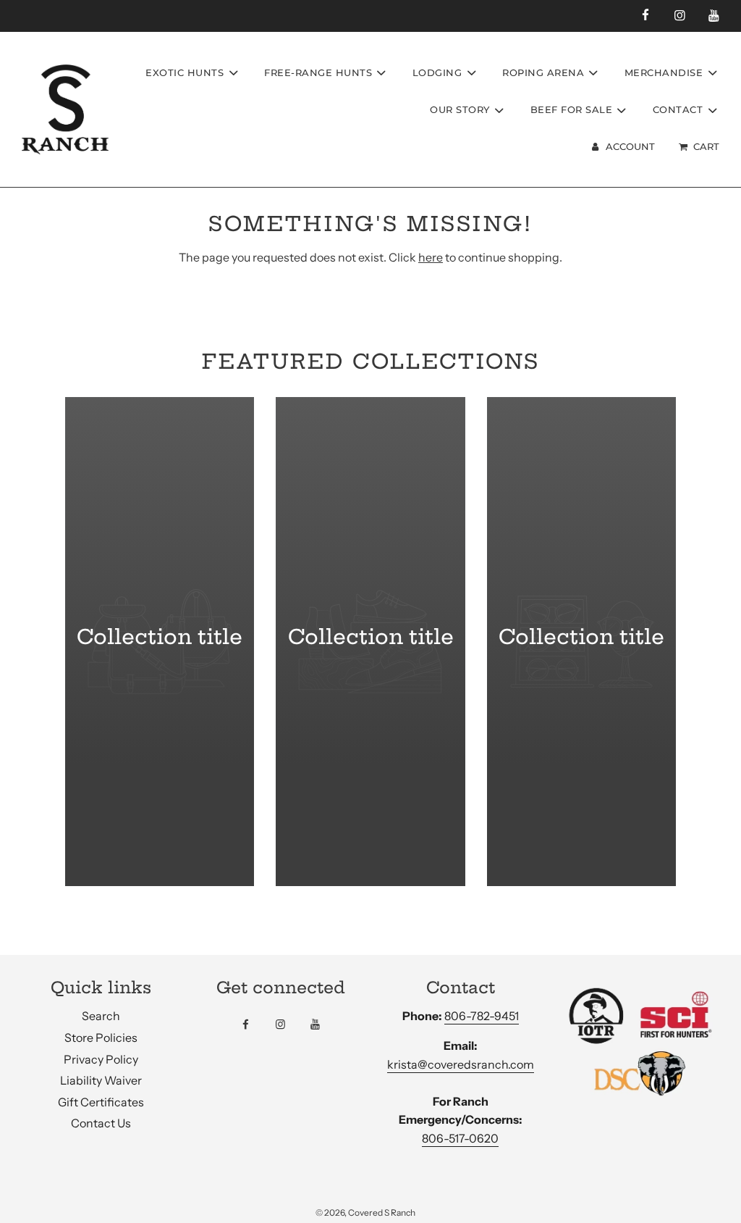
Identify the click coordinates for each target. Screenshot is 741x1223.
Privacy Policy (101, 1059)
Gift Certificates (101, 1102)
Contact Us (101, 1123)
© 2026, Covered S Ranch (365, 1212)
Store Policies (100, 1037)
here (430, 257)
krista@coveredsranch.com (460, 1064)
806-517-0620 (460, 1138)
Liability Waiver (101, 1080)
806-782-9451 (481, 1016)
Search (101, 1016)
